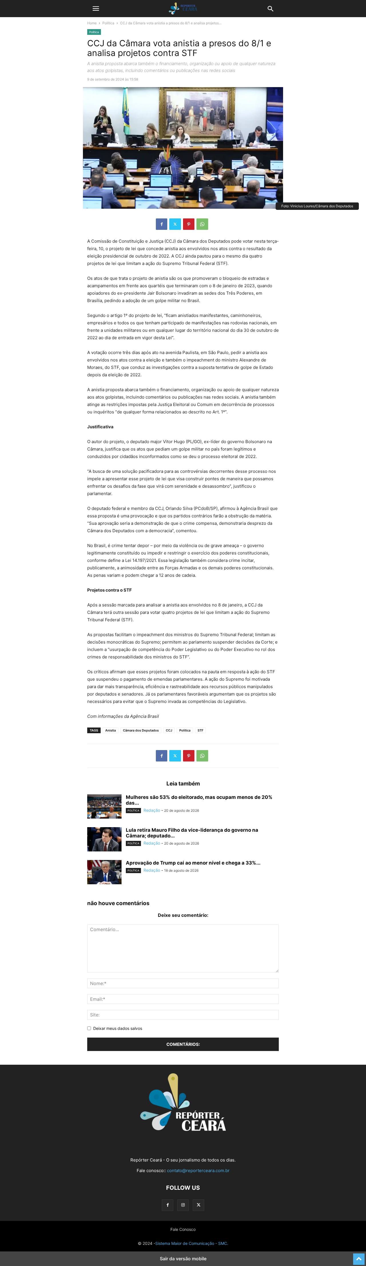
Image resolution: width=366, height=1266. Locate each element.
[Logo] (183, 1129)
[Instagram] (183, 1205)
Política (108, 23)
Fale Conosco (183, 1229)
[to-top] (359, 1256)
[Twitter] (175, 224)
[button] (95, 8)
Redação (152, 810)
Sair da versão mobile (183, 1258)
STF (200, 730)
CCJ (169, 730)
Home (92, 23)
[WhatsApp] (202, 224)
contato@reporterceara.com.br (198, 1170)
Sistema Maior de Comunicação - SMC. (191, 1243)
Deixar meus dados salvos (117, 1028)
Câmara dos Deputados (141, 730)
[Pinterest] (188, 224)
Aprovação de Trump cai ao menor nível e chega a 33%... (193, 863)
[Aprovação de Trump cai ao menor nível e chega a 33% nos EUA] (104, 873)
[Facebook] (161, 224)
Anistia (110, 730)
